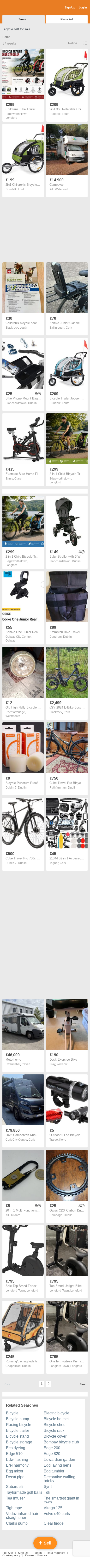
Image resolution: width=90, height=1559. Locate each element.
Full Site (7, 1553)
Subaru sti (14, 1487)
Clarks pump (17, 1523)
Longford (11, 117)
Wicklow (62, 1064)
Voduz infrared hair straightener (22, 1516)
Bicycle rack (54, 1430)
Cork (69, 327)
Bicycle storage (19, 1442)
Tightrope (14, 1508)
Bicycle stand (17, 1436)
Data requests (56, 1553)
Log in (38, 1553)
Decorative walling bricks (59, 1479)
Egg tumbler (54, 1471)
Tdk (47, 1492)
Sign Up (70, 7)
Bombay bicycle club (61, 1442)
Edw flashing (17, 1459)
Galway (10, 640)
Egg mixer (14, 1471)
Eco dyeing (15, 1448)
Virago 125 (53, 1508)
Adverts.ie (21, 7)
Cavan (26, 1064)
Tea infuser (15, 1498)
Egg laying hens (57, 1465)
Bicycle (12, 1413)
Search (23, 19)
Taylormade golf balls (24, 1492)
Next (83, 1384)
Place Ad (66, 19)
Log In (83, 7)
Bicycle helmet (56, 1419)
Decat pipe (15, 1477)
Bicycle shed (55, 1425)
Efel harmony (17, 1465)
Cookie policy (11, 1555)
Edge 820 (52, 1454)
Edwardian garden (59, 1459)
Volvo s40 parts (57, 1514)
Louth (65, 114)
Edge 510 (14, 1454)
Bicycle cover (55, 1436)
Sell (46, 1543)
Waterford (61, 189)
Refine (72, 43)
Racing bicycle (18, 1425)
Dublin (32, 403)
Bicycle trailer (17, 1430)
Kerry (62, 1139)
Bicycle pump (17, 1419)
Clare (18, 478)
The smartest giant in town (61, 1500)
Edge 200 (52, 1448)
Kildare (15, 1215)
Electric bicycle (56, 1413)
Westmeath (13, 716)
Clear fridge (54, 1523)
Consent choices (36, 1555)
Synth (49, 1487)
